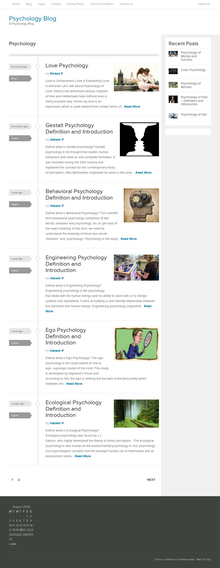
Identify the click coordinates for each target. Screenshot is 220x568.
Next (151, 480)
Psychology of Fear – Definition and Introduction (194, 100)
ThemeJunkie (186, 559)
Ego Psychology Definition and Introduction (66, 336)
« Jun (12, 544)
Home (16, 4)
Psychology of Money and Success (191, 56)
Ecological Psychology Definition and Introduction (74, 409)
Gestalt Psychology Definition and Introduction (79, 128)
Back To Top (204, 559)
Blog (28, 4)
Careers (56, 4)
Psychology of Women (191, 85)
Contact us (126, 4)
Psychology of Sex (194, 114)
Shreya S (56, 74)
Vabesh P (57, 140)
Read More (132, 107)
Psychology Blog (32, 19)
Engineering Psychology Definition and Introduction (76, 264)
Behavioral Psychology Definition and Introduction (79, 194)
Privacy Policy (75, 4)
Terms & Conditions (101, 4)
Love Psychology (67, 65)
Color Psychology (193, 70)
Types (41, 4)
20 (21, 530)
